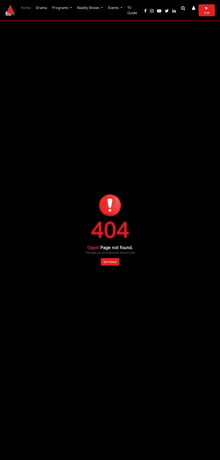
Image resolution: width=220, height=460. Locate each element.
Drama (41, 7)
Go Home (110, 262)
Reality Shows (88, 7)
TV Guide (132, 10)
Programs (60, 7)
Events (114, 7)
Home (26, 7)
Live (206, 12)
